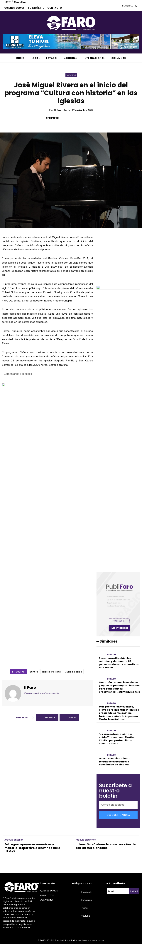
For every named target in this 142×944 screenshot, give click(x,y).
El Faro (58, 110)
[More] (84, 717)
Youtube (85, 915)
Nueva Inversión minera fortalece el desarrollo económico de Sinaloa (114, 762)
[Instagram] (76, 900)
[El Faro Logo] (71, 23)
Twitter (84, 907)
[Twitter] (73, 118)
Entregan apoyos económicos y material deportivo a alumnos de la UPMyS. (32, 848)
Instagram (86, 899)
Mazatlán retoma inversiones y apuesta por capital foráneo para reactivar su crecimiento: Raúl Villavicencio (119, 687)
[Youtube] (76, 916)
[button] (131, 5)
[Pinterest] (81, 118)
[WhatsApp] (90, 118)
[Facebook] (64, 118)
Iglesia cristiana (51, 671)
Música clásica (73, 671)
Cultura (71, 74)
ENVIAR (134, 891)
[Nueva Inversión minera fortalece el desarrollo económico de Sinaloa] (101, 752)
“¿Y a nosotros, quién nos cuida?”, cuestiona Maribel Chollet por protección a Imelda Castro (117, 738)
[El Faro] (13, 693)
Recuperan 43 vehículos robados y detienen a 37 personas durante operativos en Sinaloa (119, 662)
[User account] (116, 6)
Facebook (86, 892)
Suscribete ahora (118, 814)
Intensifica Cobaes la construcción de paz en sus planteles (106, 846)
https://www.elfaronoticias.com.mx (41, 693)
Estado (111, 655)
